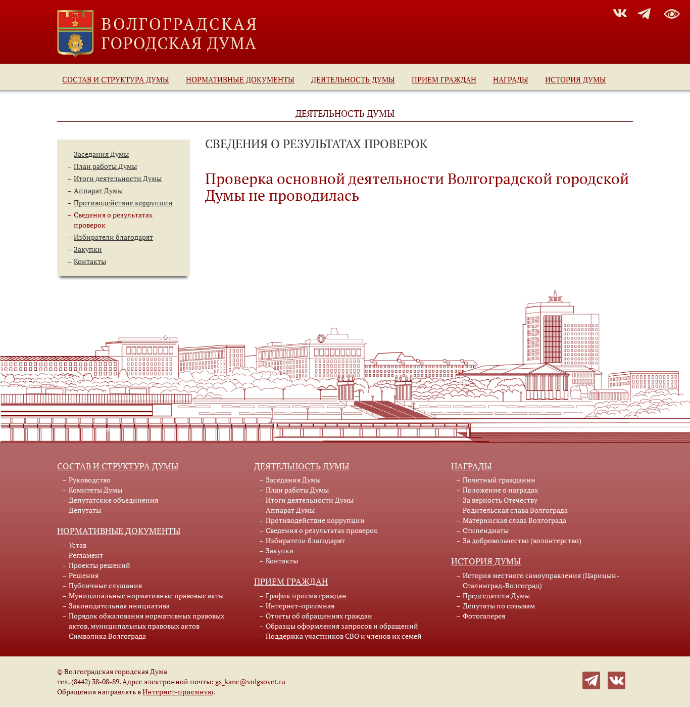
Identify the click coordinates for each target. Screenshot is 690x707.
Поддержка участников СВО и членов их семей (344, 636)
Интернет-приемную (177, 691)
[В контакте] (616, 679)
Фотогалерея (484, 616)
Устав (77, 545)
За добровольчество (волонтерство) (522, 540)
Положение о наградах (500, 490)
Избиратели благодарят (113, 237)
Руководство (90, 479)
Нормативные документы (240, 79)
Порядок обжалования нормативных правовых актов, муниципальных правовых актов (146, 621)
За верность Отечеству (500, 500)
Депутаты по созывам (499, 605)
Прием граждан (444, 79)
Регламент (86, 555)
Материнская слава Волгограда (514, 520)
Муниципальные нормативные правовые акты (146, 595)
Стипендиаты (486, 530)
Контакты (90, 261)
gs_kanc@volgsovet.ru (250, 681)
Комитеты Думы (95, 490)
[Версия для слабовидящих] (672, 12)
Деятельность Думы (353, 79)
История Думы (575, 79)
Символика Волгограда (107, 636)
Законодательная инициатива (119, 605)
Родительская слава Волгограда (515, 510)
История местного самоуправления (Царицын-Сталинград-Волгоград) (541, 580)
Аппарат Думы (98, 190)
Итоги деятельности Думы (118, 178)
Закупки (88, 249)
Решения (83, 575)
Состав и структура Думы (115, 79)
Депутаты (85, 510)
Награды (510, 79)
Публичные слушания (105, 585)
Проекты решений (99, 565)
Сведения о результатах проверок (322, 530)
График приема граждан (306, 595)
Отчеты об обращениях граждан (319, 616)
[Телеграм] (591, 679)
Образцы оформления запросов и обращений (342, 626)
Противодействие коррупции (123, 202)
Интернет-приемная (300, 605)
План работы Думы (105, 166)
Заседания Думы (101, 154)
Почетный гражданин (499, 479)
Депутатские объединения (113, 500)
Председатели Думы (496, 595)
